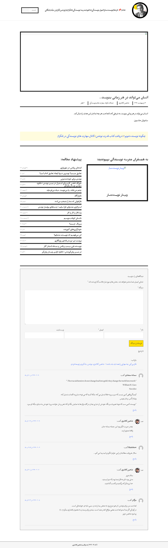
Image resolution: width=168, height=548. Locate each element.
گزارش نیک (55, 10)
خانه (124, 10)
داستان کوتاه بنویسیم (72, 218)
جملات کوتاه (109, 103)
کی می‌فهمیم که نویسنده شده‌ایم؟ (67, 235)
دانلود (89, 10)
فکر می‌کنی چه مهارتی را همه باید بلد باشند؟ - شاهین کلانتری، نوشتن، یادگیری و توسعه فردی (103, 364)
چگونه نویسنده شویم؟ (135, 136)
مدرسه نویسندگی (79, 10)
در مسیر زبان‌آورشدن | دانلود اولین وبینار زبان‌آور (61, 252)
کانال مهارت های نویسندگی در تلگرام (75, 136)
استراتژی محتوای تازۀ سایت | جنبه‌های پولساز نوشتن (59, 207)
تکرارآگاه (78, 196)
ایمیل (101, 330)
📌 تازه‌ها (117, 10)
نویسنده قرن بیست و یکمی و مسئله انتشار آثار (62, 246)
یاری (65, 10)
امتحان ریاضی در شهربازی (70, 168)
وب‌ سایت (60, 330)
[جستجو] (25, 10)
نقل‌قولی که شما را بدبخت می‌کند (68, 201)
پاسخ (134, 410)
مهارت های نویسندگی (96, 103)
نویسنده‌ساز (108, 10)
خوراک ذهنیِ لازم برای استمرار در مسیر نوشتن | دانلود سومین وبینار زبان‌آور (59, 184)
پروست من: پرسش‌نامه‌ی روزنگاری (68, 241)
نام (141, 330)
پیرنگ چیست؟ (75, 224)
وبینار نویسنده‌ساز (117, 195)
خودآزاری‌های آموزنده (72, 229)
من (61, 10)
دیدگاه (140, 288)
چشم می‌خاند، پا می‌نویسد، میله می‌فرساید (64, 190)
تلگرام (69, 10)
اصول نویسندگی (98, 10)
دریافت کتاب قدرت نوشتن (109, 136)
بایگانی (47, 10)
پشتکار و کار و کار (74, 213)
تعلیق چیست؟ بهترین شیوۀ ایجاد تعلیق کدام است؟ (60, 173)
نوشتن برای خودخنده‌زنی (70, 179)
